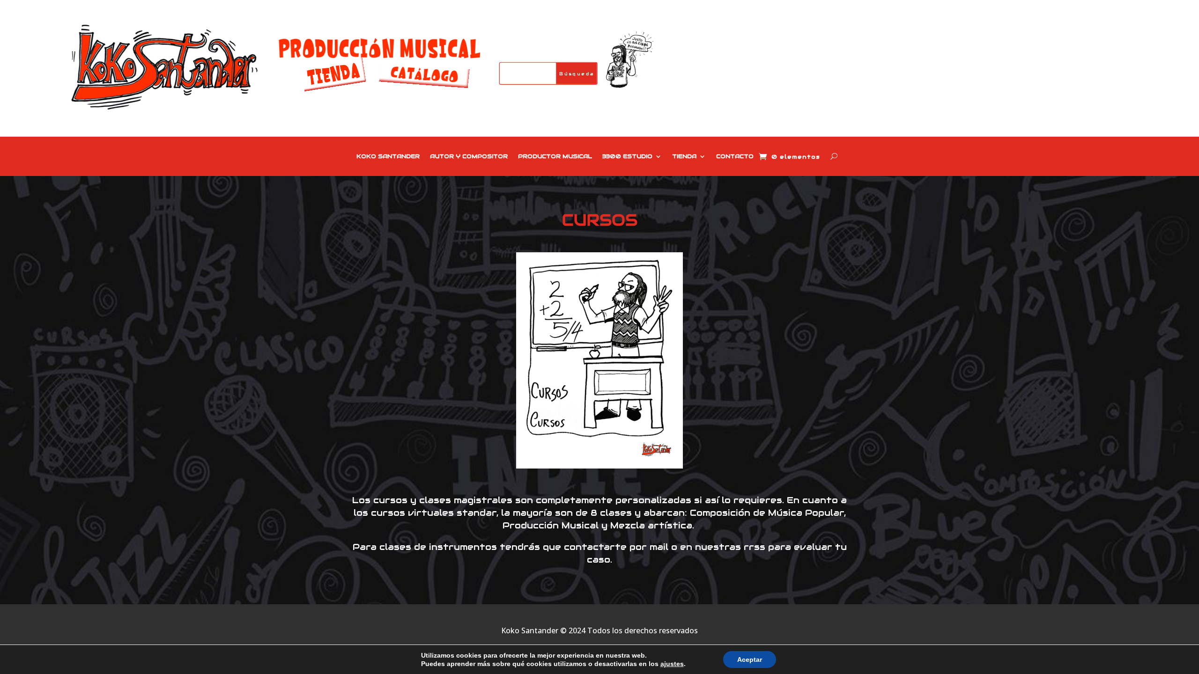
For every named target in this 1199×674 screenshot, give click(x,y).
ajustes (672, 663)
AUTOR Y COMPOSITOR (469, 156)
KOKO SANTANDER (388, 156)
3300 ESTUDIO (627, 156)
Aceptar (749, 659)
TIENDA (684, 156)
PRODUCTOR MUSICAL (555, 156)
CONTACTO (735, 156)
